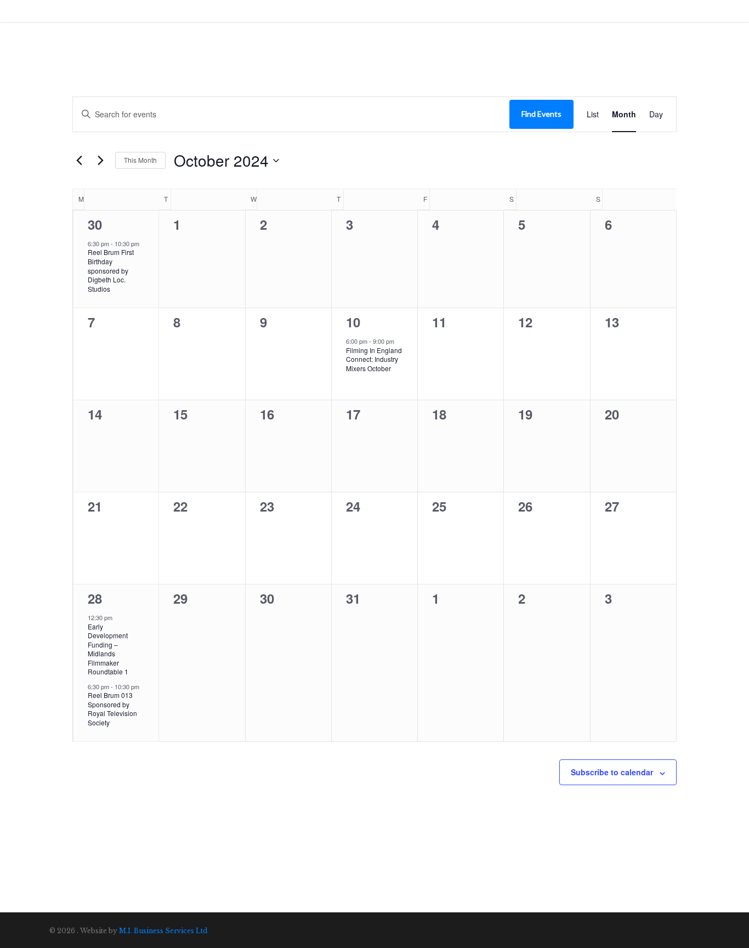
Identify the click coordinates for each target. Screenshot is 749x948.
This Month (140, 159)
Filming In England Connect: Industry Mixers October (374, 359)
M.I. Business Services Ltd (163, 931)
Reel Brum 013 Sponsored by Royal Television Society (112, 708)
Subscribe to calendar (612, 772)
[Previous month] (79, 160)
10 (353, 322)
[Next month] (100, 160)
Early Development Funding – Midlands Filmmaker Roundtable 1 (108, 649)
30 (95, 224)
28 (95, 598)
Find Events (541, 113)
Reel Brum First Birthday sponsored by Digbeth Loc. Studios (111, 270)
